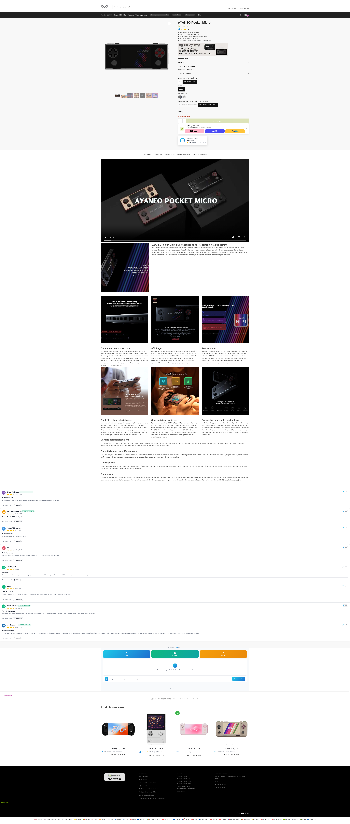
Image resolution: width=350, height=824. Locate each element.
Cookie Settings (4, 802)
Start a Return (144, 786)
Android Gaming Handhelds (186, 789)
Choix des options (118, 758)
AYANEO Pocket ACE (231, 749)
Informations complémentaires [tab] (164, 154)
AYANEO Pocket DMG (156, 749)
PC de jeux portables (183, 786)
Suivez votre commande (148, 783)
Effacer (180, 108)
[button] (244, 15)
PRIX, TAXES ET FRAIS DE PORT (187, 66)
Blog (216, 781)
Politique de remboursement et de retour (152, 798)
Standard (181, 89)
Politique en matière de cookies (149, 789)
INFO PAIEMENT (183, 59)
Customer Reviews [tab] (183, 154)
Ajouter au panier (218, 121)
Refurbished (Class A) (190, 81)
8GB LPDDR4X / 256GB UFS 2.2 (208, 104)
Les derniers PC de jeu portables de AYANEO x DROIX (230, 777)
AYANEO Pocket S (194, 749)
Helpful (19, 505)
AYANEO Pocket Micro (184, 783)
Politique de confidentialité (147, 792)
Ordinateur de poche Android (189, 699)
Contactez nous (244, 8)
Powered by (171, 647)
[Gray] (180, 97)
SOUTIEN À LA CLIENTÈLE (186, 69)
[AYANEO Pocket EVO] (118, 729)
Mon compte (232, 8)
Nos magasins (143, 776)
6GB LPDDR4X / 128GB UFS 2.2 (188, 104)
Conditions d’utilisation (146, 795)
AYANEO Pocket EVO (118, 749)
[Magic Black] (184, 97)
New (180, 81)
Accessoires (181, 791)
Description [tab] (147, 154)
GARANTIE (181, 62)
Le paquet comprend (185, 73)
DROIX (247, 813)
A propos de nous (220, 784)
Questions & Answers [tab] (200, 154)
